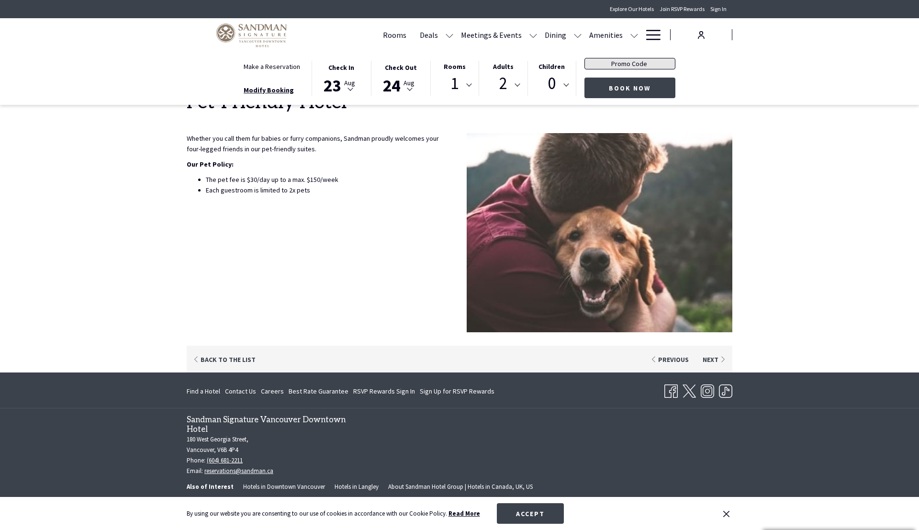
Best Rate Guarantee (318, 391)
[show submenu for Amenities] (634, 34)
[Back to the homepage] (251, 34)
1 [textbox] (454, 83)
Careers (272, 391)
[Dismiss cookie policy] (726, 513)
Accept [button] (530, 513)
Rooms (455, 66)
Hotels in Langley (357, 487)
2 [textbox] (503, 83)
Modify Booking (269, 90)
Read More (464, 513)
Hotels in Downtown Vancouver (284, 487)
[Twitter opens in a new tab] (689, 389)
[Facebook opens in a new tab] (671, 389)
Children (551, 66)
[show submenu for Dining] (578, 34)
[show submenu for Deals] (449, 34)
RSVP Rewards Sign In (384, 393)
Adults (503, 66)
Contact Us (240, 391)
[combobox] (454, 85)
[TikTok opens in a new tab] (725, 389)
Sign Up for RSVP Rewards (457, 393)
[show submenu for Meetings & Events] (533, 34)
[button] (341, 77)
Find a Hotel (203, 391)
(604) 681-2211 (225, 460)
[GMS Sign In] (701, 34)
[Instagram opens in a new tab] (707, 389)
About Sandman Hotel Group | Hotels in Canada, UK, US (460, 487)
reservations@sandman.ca (238, 471)
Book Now (629, 88)
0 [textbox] (552, 83)
